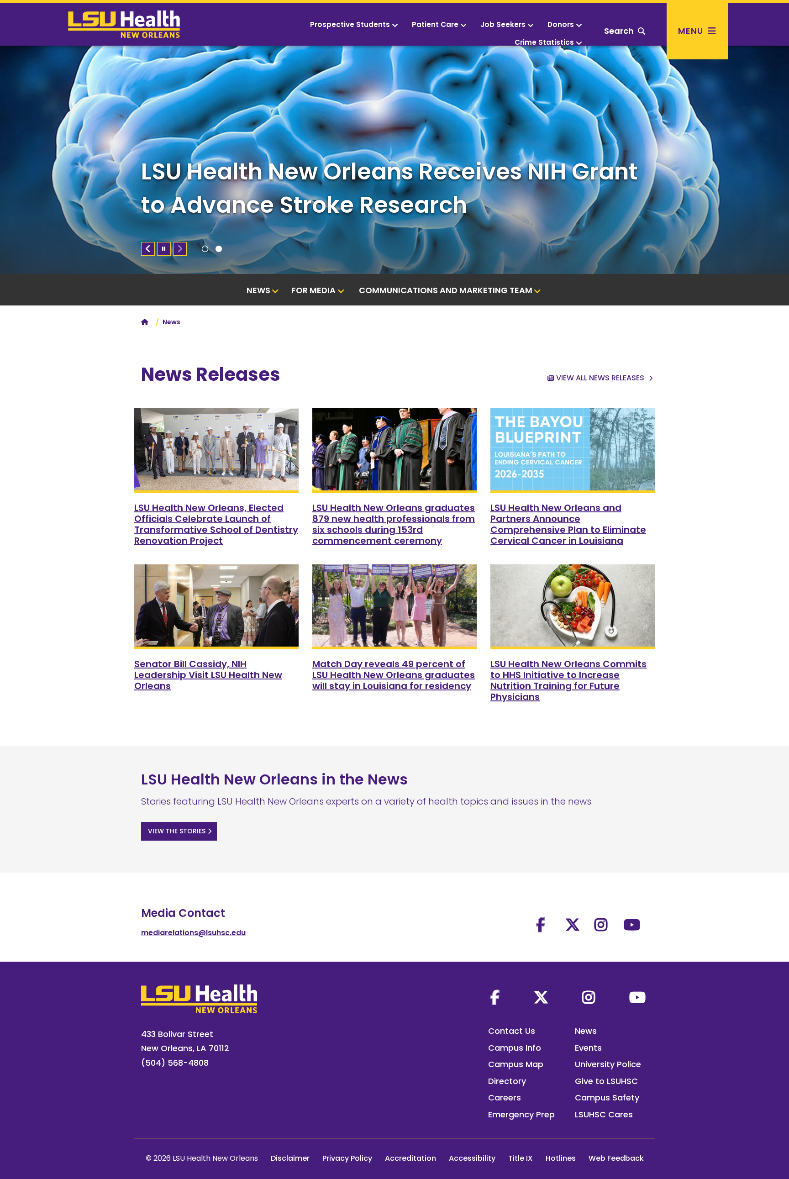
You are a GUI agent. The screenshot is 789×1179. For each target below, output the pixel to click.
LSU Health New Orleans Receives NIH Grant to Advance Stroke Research (389, 188)
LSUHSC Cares (604, 1114)
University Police (608, 1064)
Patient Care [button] (435, 24)
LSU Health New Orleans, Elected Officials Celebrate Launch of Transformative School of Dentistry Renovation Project (216, 524)
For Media (313, 290)
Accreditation (410, 1158)
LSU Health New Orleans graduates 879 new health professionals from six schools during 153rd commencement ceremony (393, 524)
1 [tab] (205, 248)
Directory (507, 1081)
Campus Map (515, 1064)
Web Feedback (616, 1158)
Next (180, 249)
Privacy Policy (347, 1158)
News (258, 290)
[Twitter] (541, 997)
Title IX (520, 1158)
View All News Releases (600, 378)
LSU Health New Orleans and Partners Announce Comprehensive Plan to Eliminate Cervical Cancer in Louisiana (568, 524)
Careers (504, 1097)
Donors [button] (560, 24)
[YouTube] (637, 997)
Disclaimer (290, 1158)
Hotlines (561, 1158)
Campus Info (514, 1047)
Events (588, 1047)
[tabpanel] (394, 160)
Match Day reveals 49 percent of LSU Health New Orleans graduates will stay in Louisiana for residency (393, 675)
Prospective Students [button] (350, 24)
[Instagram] (588, 997)
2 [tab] (218, 248)
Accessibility (472, 1158)
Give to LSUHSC (606, 1081)
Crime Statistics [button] (544, 42)
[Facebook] (495, 997)
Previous (148, 249)
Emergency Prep (521, 1114)
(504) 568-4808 (175, 1062)
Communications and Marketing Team (445, 290)
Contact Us (511, 1031)
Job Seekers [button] (503, 24)
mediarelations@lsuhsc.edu (193, 932)
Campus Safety (607, 1097)
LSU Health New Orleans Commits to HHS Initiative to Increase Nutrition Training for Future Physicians (568, 680)
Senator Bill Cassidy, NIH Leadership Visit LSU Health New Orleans (208, 675)
